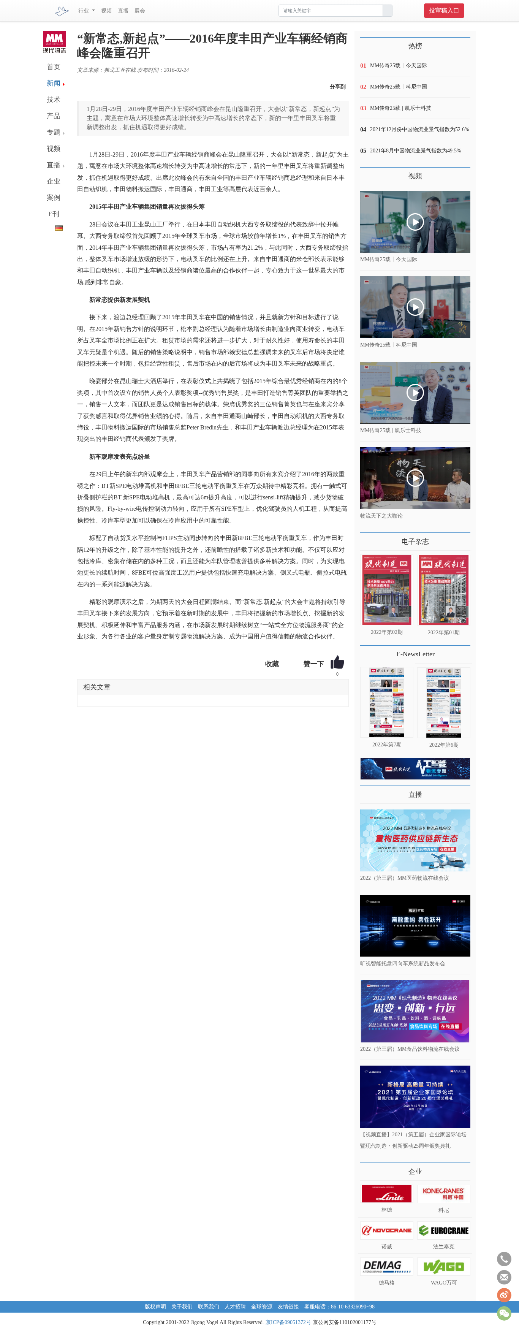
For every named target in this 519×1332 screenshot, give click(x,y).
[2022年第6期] (443, 702)
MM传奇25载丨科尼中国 (398, 87)
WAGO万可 (444, 1283)
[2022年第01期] (443, 590)
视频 (106, 11)
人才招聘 (235, 1307)
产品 (53, 116)
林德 (386, 1210)
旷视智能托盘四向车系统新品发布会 (402, 963)
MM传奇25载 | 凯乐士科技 (400, 108)
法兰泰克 (443, 1247)
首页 (53, 67)
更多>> (367, 539)
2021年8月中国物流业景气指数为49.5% (415, 151)
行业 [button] (84, 11)
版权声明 (155, 1307)
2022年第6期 (444, 745)
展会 (139, 11)
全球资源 (261, 1307)
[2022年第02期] (386, 589)
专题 (53, 132)
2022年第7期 (387, 745)
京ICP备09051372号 (288, 1322)
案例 (53, 197)
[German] (53, 226)
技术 (53, 99)
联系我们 (208, 1307)
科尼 (443, 1210)
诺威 (386, 1247)
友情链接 (288, 1307)
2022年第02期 (387, 632)
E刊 (53, 214)
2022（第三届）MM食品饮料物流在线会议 (410, 1049)
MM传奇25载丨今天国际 (398, 65)
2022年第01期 (444, 632)
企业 (53, 181)
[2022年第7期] (386, 702)
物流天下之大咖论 (381, 516)
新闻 (53, 83)
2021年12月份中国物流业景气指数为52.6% (419, 129)
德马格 (387, 1283)
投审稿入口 (444, 10)
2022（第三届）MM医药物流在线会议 (404, 878)
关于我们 (182, 1307)
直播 (123, 11)
